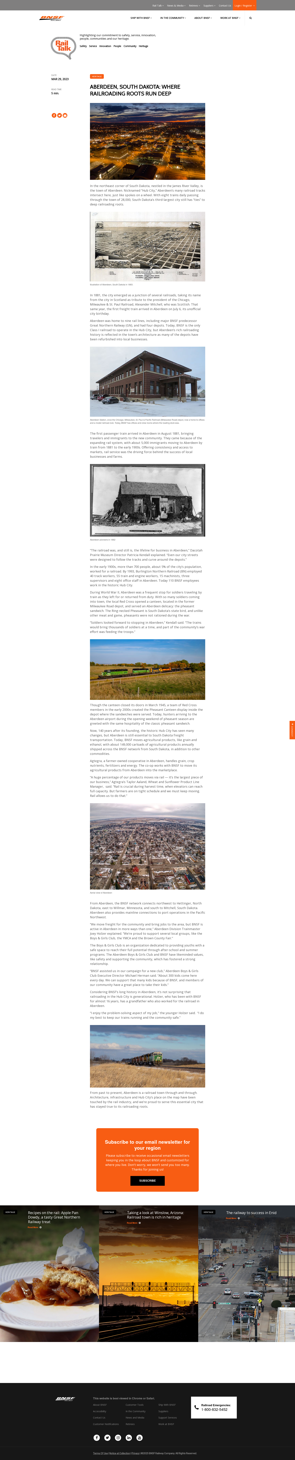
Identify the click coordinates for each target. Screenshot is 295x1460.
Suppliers (208, 5)
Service (93, 46)
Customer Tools (135, 1404)
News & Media (175, 5)
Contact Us (225, 5)
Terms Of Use (100, 1453)
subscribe (147, 1180)
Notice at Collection (119, 1453)
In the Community (172, 17)
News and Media (135, 1417)
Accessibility (99, 1411)
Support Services (167, 1417)
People (117, 46)
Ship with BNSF (140, 17)
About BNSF (202, 17)
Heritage (143, 46)
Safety (83, 46)
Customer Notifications (106, 1424)
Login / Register (244, 5)
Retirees (193, 5)
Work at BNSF (229, 17)
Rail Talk (157, 5)
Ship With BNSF (167, 1404)
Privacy (135, 1453)
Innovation (105, 46)
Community (130, 46)
